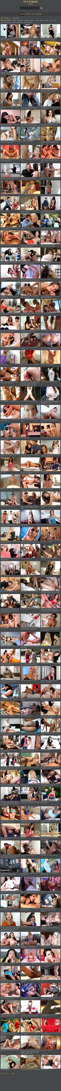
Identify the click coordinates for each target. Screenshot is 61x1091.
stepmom (41, 20)
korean (46, 20)
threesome (29, 22)
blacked (13, 22)
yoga (2, 22)
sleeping (14, 20)
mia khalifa (26, 20)
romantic (36, 20)
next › (13, 1073)
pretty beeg (19, 22)
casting (24, 22)
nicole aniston (20, 20)
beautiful (31, 20)
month (13, 18)
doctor (50, 20)
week (17, 18)
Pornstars (28, 14)
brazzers (55, 20)
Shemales (39, 14)
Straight (21, 14)
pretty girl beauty (7, 22)
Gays (33, 14)
